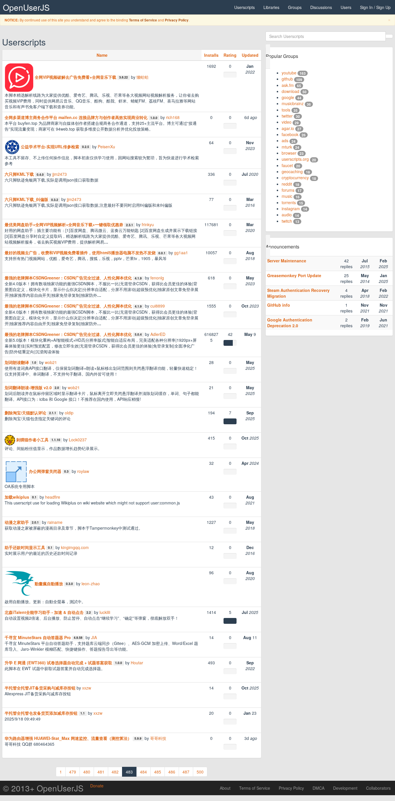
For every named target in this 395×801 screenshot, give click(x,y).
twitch (287, 221)
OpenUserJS (26, 7)
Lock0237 (78, 439)
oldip (69, 413)
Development (345, 788)
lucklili (104, 612)
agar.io (288, 128)
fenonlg (157, 278)
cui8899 (157, 306)
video (286, 122)
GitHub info (278, 305)
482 (115, 772)
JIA (94, 637)
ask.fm (288, 85)
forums (288, 190)
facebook (290, 134)
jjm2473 (59, 174)
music (287, 196)
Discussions (321, 7)
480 (86, 772)
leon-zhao (91, 583)
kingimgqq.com (75, 547)
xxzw (86, 688)
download (290, 91)
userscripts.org (295, 159)
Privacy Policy (177, 20)
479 (72, 772)
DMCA (318, 788)
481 (100, 772)
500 (200, 772)
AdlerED (157, 334)
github (287, 79)
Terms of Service (143, 20)
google (288, 97)
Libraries (271, 7)
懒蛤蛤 (142, 77)
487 (185, 772)
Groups (295, 7)
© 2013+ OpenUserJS (43, 788)
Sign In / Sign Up (375, 7)
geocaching (292, 171)
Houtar (137, 662)
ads (285, 140)
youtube (289, 73)
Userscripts (244, 7)
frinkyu (148, 224)
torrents (289, 202)
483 (129, 772)
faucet (287, 165)
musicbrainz (293, 103)
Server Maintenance (286, 261)
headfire (52, 497)
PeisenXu (106, 146)
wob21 (51, 362)
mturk (287, 147)
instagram (291, 208)
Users (346, 7)
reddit (287, 184)
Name (102, 55)
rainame (54, 522)
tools (286, 110)
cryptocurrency (295, 177)
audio (287, 214)
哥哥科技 (158, 738)
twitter (287, 116)
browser (289, 153)
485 (157, 772)
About (225, 788)
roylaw (83, 471)
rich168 (173, 117)
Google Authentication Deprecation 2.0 (289, 322)
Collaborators (378, 788)
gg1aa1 (181, 252)
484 (143, 772)
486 (171, 772)
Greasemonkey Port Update (294, 275)
